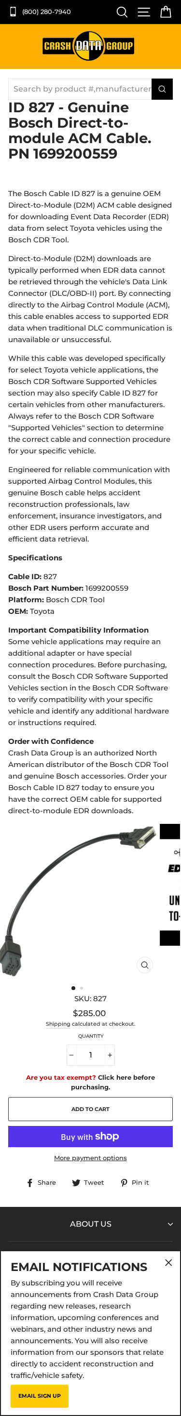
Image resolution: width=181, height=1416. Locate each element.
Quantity (90, 1036)
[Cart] (163, 12)
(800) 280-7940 (45, 11)
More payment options (90, 1158)
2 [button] (82, 989)
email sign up (39, 1395)
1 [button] (73, 988)
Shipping (58, 1024)
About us (90, 1224)
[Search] (119, 12)
